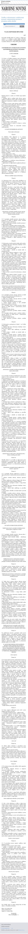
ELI (12, 928)
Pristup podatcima (5, 928)
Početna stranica (6, 3)
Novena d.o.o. (21, 930)
